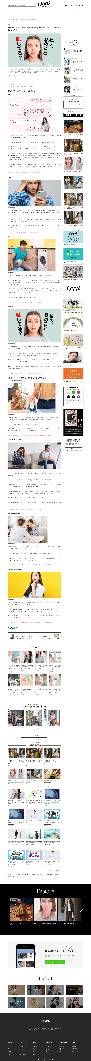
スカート (9, 1048)
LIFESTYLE (29, 11)
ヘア (34, 1049)
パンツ (9, 1046)
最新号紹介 (74, 1046)
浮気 (43, 874)
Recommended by (52, 870)
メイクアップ (35, 1048)
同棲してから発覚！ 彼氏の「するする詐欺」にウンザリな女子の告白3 (24, 302)
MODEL (58, 11)
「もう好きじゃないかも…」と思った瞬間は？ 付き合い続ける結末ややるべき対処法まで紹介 (30, 622)
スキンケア (35, 1046)
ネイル (34, 1051)
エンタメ (47, 1048)
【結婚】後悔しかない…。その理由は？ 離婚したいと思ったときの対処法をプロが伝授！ (29, 564)
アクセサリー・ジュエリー (12, 1051)
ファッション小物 (11, 1049)
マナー (21, 1051)
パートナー (26, 874)
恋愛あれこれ (18, 19)
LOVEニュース (49, 874)
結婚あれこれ (19, 874)
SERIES (74, 11)
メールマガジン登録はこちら (73, 400)
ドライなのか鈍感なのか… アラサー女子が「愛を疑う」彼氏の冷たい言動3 (25, 373)
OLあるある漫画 (23, 1054)
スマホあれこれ (23, 1049)
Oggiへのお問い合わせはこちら (73, 450)
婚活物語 (56, 874)
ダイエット (35, 1054)
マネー (21, 1048)
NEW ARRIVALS (66, 11)
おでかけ (47, 1051)
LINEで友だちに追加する (55, 962)
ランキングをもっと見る (34, 729)
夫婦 (17, 876)
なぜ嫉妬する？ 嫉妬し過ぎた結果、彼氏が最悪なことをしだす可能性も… (25, 509)
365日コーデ (10, 1054)
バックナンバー (73, 433)
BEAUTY (22, 11)
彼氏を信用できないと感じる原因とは (18, 84)
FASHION (9, 11)
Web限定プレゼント (75, 1049)
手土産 (47, 1049)
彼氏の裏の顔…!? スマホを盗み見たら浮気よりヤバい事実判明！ (23, 232)
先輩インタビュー (23, 1046)
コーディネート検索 (34, 735)
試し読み (78, 431)
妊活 (39, 874)
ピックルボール (49, 1046)
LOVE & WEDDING (38, 11)
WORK (16, 11)
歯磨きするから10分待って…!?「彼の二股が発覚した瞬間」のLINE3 (24, 172)
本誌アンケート (75, 1051)
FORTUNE (47, 11)
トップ (9, 19)
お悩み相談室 (11, 876)
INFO (53, 11)
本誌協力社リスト (75, 1048)
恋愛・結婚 (12, 19)
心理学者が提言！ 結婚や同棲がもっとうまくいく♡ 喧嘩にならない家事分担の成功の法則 (29, 435)
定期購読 (69, 431)
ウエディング (33, 874)
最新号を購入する (73, 429)
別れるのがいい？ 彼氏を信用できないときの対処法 (21, 86)
